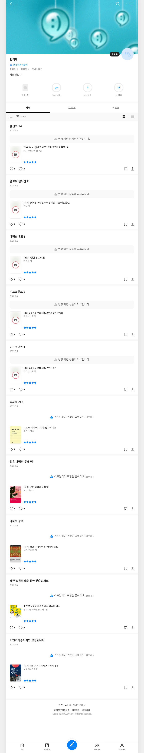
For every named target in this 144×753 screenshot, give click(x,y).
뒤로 (11, 4)
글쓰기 (72, 745)
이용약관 (76, 710)
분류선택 (11, 117)
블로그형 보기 (124, 117)
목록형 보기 (133, 117)
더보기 (125, 4)
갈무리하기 (125, 169)
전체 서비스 (132, 4)
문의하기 (86, 710)
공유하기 (132, 169)
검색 (118, 4)
